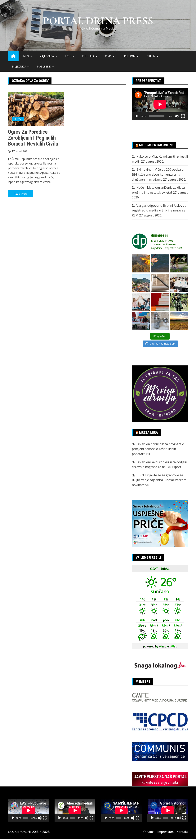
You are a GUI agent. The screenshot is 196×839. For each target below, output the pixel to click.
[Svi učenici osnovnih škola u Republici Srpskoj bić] (160, 302)
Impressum (165, 832)
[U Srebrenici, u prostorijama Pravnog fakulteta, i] (141, 321)
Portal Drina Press (98, 20)
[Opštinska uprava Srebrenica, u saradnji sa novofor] (141, 283)
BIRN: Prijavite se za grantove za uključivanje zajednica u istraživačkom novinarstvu (159, 480)
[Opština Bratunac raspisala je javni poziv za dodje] (179, 263)
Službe (18, 119)
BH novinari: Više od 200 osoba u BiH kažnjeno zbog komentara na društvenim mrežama (158, 174)
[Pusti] (137, 116)
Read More (21, 193)
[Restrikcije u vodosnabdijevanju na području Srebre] (160, 283)
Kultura (88, 56)
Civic (108, 56)
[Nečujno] (177, 116)
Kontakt (182, 832)
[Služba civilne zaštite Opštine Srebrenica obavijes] (179, 321)
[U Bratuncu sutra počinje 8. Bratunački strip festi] (179, 302)
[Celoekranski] (183, 116)
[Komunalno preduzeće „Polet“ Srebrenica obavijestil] (160, 321)
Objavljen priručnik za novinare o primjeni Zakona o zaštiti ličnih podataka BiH (158, 449)
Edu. (68, 56)
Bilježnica (19, 66)
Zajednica (47, 56)
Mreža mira (148, 432)
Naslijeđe (44, 66)
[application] (160, 104)
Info (25, 56)
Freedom (129, 56)
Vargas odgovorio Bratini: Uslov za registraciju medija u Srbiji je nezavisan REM (159, 210)
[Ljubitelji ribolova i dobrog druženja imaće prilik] (160, 263)
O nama (148, 832)
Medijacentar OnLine (156, 145)
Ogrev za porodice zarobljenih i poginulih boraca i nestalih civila (33, 138)
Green (150, 56)
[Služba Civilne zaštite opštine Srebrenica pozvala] (141, 263)
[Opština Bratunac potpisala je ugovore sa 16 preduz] (179, 283)
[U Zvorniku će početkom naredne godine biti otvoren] (141, 302)
